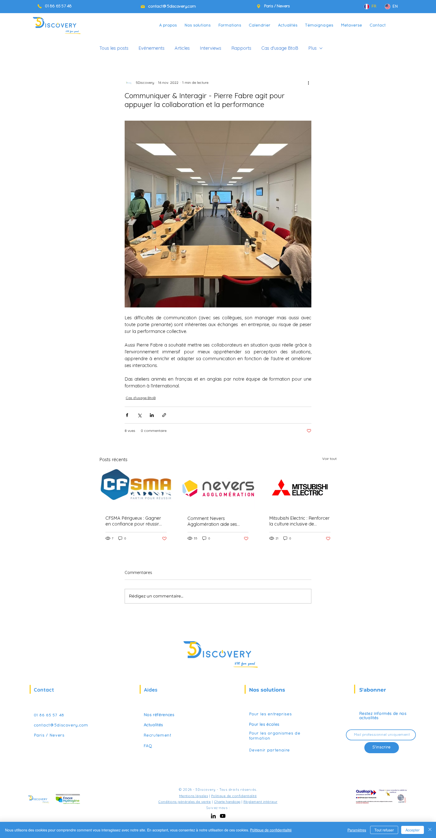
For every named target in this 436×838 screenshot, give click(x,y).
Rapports (241, 48)
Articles (182, 48)
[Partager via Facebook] (127, 415)
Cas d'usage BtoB (279, 48)
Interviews (210, 48)
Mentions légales (193, 796)
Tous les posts (113, 48)
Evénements (152, 48)
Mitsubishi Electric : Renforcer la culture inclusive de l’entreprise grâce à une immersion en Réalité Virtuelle (299, 521)
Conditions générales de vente (184, 802)
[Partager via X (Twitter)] (139, 415)
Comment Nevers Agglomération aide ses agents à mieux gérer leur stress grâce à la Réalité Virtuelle (214, 521)
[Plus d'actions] (308, 83)
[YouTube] (222, 816)
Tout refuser (384, 829)
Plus (312, 48)
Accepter (412, 829)
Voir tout (329, 458)
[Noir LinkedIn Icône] (213, 816)
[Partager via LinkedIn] (151, 415)
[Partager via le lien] (164, 415)
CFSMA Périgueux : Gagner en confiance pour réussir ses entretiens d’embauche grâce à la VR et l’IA (133, 521)
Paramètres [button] (356, 829)
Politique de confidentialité (234, 796)
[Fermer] (430, 830)
